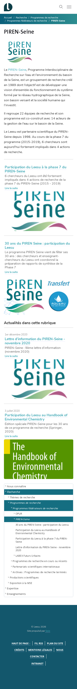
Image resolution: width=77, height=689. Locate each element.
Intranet (37, 663)
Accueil (8, 17)
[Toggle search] (61, 7)
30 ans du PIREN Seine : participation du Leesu (37, 245)
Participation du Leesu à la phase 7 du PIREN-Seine (35, 169)
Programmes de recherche (44, 17)
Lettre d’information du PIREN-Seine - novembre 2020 (35, 341)
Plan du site (55, 643)
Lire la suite (11, 188)
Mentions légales (40, 650)
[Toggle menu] (69, 7)
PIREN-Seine (17, 70)
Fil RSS (39, 643)
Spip (47, 630)
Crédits (19, 650)
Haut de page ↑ (21, 643)
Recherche (21, 17)
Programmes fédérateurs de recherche (27, 20)
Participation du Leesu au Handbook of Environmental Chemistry (36, 417)
